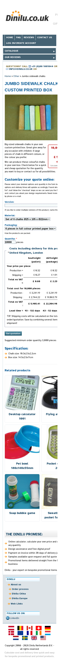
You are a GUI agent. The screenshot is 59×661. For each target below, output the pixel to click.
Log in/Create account (21, 43)
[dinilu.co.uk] (34, 638)
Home (9, 37)
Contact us (44, 37)
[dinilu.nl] (16, 638)
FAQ (18, 37)
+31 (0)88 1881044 (42, 66)
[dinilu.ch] (38, 628)
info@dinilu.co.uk (21, 69)
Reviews (29, 37)
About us (16, 584)
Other (16, 76)
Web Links (17, 603)
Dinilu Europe (20, 598)
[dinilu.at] (11, 628)
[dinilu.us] (43, 638)
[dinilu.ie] (38, 633)
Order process (20, 589)
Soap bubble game (22, 513)
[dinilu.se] (25, 638)
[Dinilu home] (27, 16)
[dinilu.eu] (20, 633)
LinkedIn (14, 618)
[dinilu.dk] (11, 633)
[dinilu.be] (20, 628)
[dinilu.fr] (29, 633)
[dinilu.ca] (29, 628)
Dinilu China (19, 593)
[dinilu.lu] (47, 633)
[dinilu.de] (47, 628)
